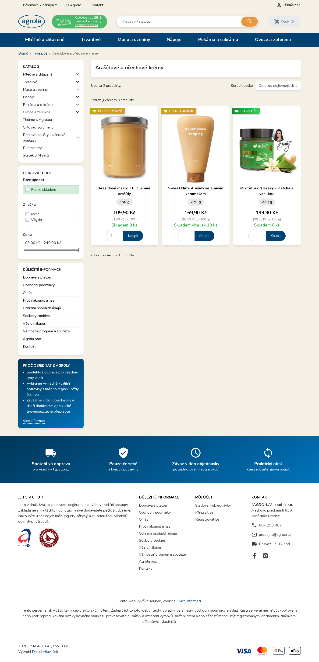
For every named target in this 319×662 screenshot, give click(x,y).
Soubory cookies (36, 315)
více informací (190, 601)
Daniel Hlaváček (45, 651)
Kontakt (97, 5)
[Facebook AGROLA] (255, 556)
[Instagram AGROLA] (265, 556)
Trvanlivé (91, 40)
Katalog (31, 66)
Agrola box (32, 338)
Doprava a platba (37, 277)
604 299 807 (270, 525)
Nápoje (175, 40)
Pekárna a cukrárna (218, 40)
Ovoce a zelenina (273, 40)
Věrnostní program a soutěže (46, 331)
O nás (27, 292)
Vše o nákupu (34, 323)
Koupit (133, 235)
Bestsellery (32, 147)
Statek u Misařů (36, 155)
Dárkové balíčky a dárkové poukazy (44, 137)
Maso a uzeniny (134, 40)
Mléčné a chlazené (45, 40)
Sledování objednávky (213, 505)
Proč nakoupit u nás (38, 300)
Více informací (34, 420)
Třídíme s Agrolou (37, 119)
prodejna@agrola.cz (275, 534)
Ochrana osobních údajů (42, 308)
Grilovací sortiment (38, 127)
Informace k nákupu (38, 5)
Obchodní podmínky (39, 285)
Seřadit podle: (242, 85)
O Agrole (73, 5)
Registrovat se (207, 519)
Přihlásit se (204, 512)
